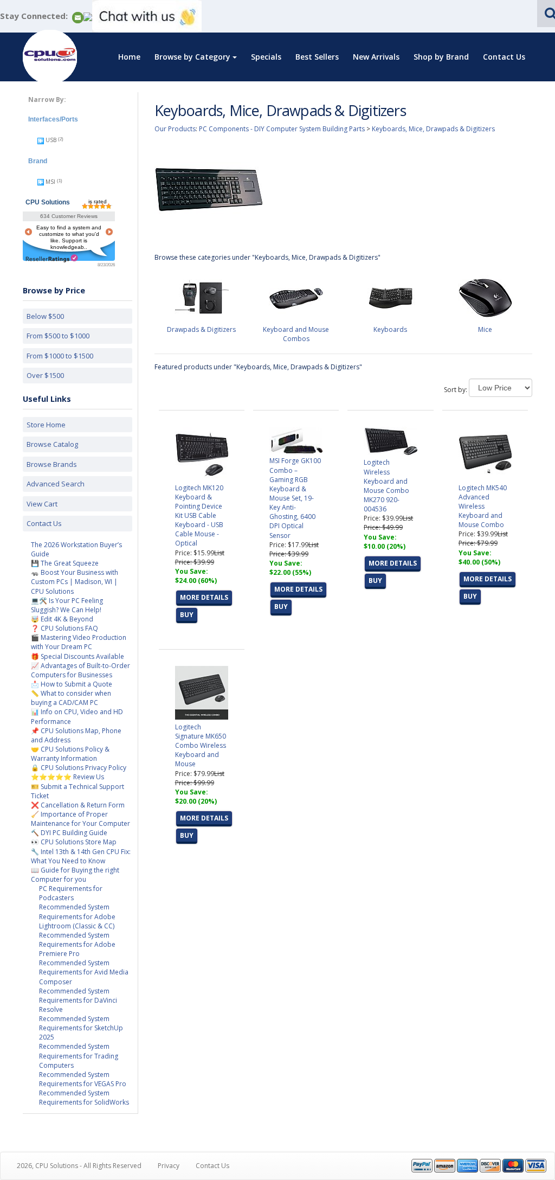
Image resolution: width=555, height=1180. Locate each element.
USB (51, 140)
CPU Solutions (47, 202)
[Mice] (485, 297)
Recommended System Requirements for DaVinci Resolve (78, 1000)
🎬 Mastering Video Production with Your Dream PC (78, 642)
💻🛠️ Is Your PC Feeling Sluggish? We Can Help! (67, 605)
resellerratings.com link (52, 258)
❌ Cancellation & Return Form (78, 805)
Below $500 (45, 316)
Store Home (46, 424)
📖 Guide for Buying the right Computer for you (75, 874)
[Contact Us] (77, 16)
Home (129, 57)
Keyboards (390, 329)
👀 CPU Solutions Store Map (74, 841)
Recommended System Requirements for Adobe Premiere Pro (77, 944)
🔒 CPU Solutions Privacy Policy (78, 767)
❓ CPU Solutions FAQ (64, 628)
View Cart (42, 504)
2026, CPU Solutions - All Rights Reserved (79, 1165)
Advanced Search (56, 484)
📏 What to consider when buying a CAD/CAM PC (71, 698)
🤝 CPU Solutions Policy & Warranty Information (70, 754)
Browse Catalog (52, 444)
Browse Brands (52, 464)
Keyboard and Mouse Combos (296, 334)
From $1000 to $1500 (60, 356)
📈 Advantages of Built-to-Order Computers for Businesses (80, 670)
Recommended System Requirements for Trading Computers (78, 1055)
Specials (266, 57)
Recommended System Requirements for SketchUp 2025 (81, 1028)
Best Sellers (317, 57)
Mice (485, 329)
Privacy (168, 1165)
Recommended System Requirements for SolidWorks (84, 1097)
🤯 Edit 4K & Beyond (62, 619)
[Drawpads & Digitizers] (202, 297)
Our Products (175, 128)
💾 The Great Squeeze (65, 563)
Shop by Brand (441, 57)
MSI (50, 181)
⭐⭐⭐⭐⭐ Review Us (67, 776)
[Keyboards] (390, 297)
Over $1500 (45, 375)
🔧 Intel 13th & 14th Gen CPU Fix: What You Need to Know (81, 856)
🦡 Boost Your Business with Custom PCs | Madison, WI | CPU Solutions (74, 581)
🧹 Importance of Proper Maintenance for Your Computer (80, 819)
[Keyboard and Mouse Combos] (296, 297)
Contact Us (504, 57)
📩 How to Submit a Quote (71, 684)
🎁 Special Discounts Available (77, 656)
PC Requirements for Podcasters (70, 893)
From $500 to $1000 (58, 336)
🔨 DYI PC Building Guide (69, 832)
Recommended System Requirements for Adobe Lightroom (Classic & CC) (77, 916)
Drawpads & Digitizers (201, 329)
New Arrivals (376, 57)
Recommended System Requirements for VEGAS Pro (82, 1079)
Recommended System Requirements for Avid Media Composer (83, 972)
